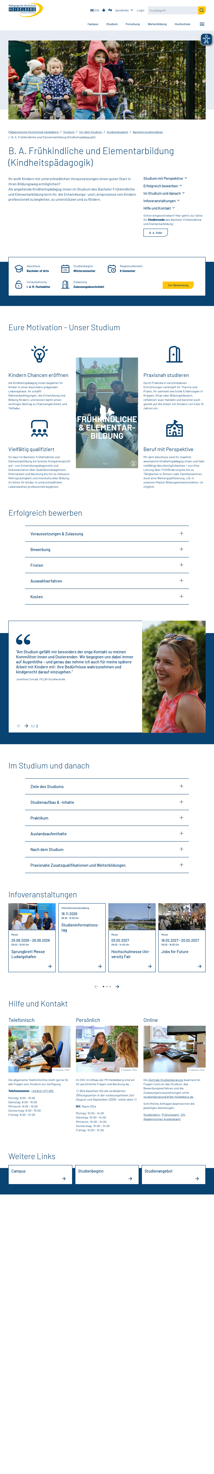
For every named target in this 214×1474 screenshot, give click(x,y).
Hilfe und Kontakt (157, 208)
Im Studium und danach (162, 193)
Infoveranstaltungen (159, 201)
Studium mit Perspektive (163, 178)
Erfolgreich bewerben (161, 186)
